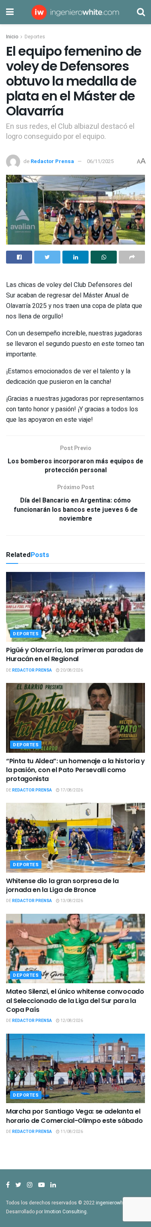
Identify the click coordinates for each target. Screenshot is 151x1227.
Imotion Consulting (65, 1211)
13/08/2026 (71, 901)
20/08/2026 (71, 670)
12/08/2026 (71, 1021)
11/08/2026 (71, 1132)
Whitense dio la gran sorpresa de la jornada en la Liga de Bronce (62, 885)
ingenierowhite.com (118, 1202)
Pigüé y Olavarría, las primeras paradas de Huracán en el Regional (74, 654)
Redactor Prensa (52, 161)
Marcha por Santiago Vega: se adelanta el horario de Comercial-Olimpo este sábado (74, 1116)
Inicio (12, 36)
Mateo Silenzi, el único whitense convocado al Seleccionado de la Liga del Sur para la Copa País (75, 1000)
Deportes (35, 36)
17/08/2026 (71, 790)
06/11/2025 (100, 161)
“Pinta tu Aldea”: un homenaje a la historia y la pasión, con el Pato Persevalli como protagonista (75, 770)
